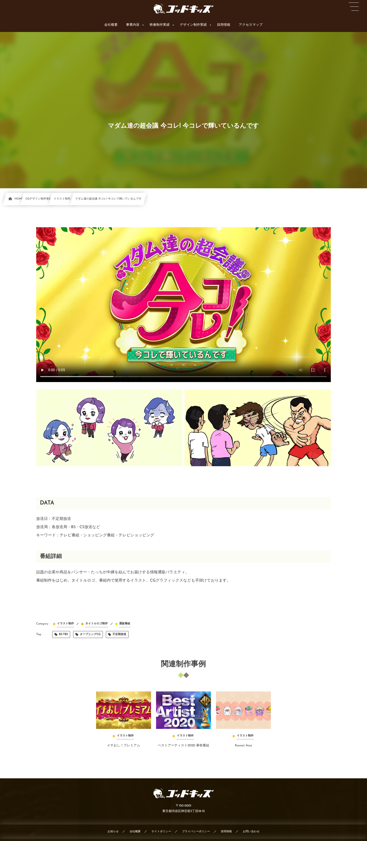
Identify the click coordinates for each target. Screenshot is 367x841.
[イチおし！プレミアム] (123, 710)
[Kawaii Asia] (243, 710)
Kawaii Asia (243, 745)
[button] (354, 6)
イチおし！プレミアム (123, 745)
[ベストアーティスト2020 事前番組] (183, 710)
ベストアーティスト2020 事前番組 (183, 745)
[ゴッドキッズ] (183, 9)
